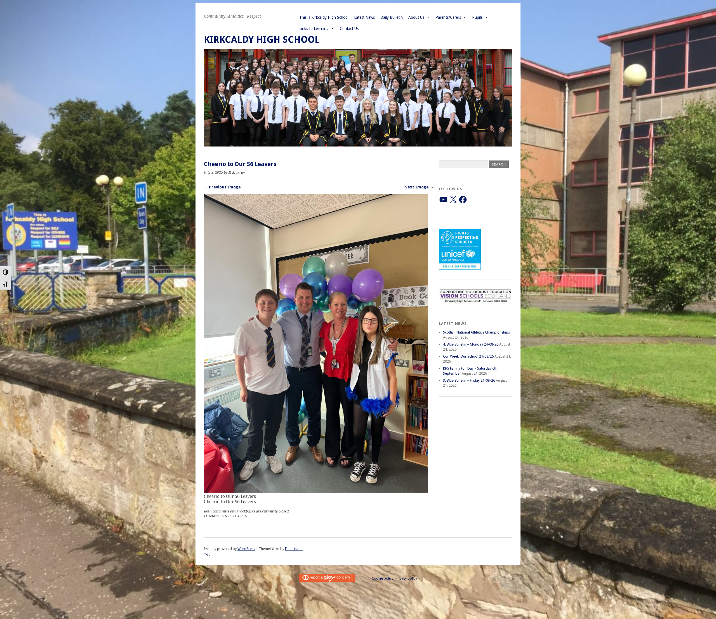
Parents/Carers (448, 17)
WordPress (246, 549)
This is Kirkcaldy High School (323, 17)
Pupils (477, 17)
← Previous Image (222, 187)
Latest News (364, 17)
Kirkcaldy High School (262, 39)
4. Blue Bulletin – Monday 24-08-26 (470, 344)
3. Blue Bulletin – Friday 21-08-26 (469, 380)
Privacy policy (406, 578)
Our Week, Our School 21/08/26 (468, 356)
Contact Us (349, 28)
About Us (416, 17)
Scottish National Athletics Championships (476, 332)
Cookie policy (382, 578)
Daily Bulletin (391, 17)
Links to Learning (314, 28)
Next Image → (419, 187)
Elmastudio (294, 549)
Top (207, 554)
